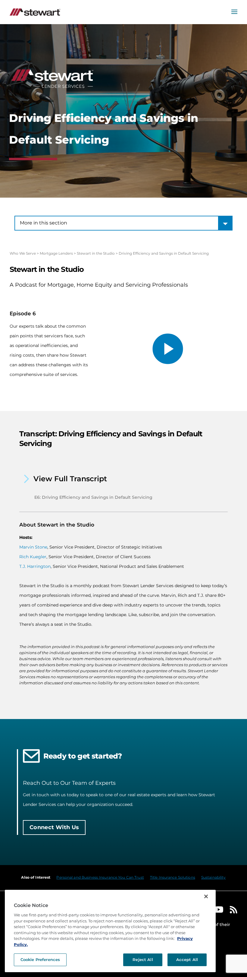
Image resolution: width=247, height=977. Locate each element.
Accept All (187, 959)
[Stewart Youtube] (219, 911)
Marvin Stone (33, 547)
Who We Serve (23, 253)
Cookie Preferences (40, 959)
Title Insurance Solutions (172, 877)
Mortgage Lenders (56, 253)
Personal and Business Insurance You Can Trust (100, 877)
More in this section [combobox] (43, 223)
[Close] (206, 896)
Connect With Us (54, 827)
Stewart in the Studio (96, 253)
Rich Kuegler (32, 556)
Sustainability (213, 877)
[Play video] (167, 349)
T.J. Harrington (35, 566)
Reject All (143, 959)
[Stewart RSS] (233, 911)
